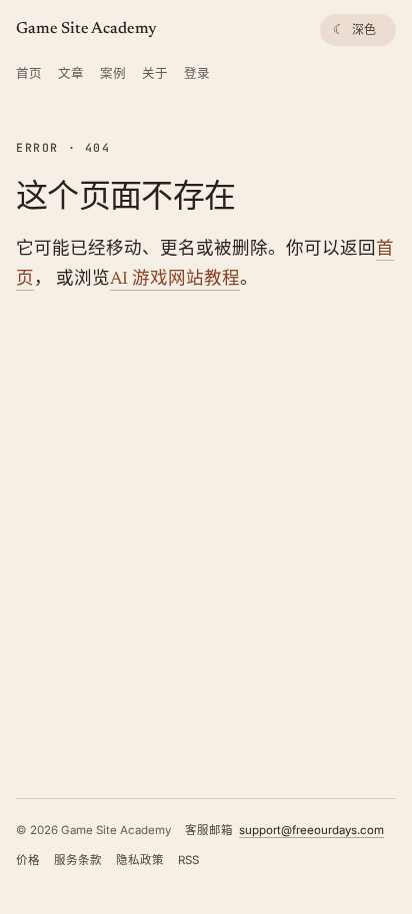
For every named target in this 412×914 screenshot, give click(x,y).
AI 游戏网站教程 (175, 280)
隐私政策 (140, 860)
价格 (28, 860)
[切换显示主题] (358, 30)
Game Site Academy (86, 29)
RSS (188, 860)
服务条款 (78, 860)
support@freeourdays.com (311, 830)
